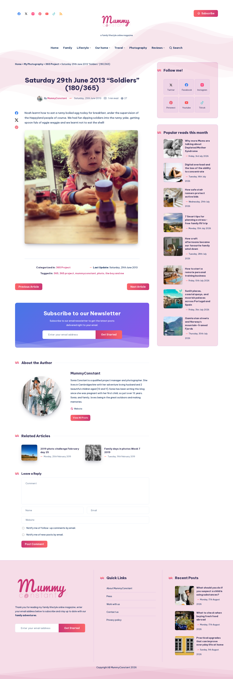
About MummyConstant (119, 588)
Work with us (113, 604)
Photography (138, 48)
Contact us (113, 612)
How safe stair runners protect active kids (195, 193)
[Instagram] (33, 13)
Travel (118, 48)
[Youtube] (47, 13)
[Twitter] (26, 13)
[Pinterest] (40, 13)
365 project (67, 273)
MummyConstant (85, 373)
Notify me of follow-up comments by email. (51, 527)
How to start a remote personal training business (195, 272)
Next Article (138, 286)
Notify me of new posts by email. (44, 534)
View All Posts (80, 417)
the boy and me (114, 273)
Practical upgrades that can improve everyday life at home (209, 641)
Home (54, 48)
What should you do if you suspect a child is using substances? (209, 591)
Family (67, 48)
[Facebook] (19, 13)
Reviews (157, 48)
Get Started (108, 334)
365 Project (52, 64)
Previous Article (29, 286)
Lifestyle (83, 48)
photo (100, 273)
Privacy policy (114, 620)
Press (109, 596)
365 (56, 273)
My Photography (33, 64)
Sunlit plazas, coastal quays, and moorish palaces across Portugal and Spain (197, 297)
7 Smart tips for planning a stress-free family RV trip (196, 220)
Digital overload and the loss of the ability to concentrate (198, 168)
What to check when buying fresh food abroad (209, 616)
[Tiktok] (54, 13)
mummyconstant (85, 273)
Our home (101, 48)
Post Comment (34, 544)
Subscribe (207, 13)
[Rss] (60, 13)
